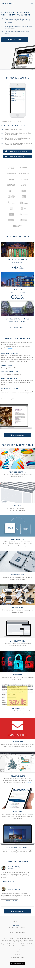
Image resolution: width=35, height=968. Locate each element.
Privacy (17, 955)
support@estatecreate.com (17, 922)
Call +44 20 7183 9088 (17, 933)
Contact (17, 949)
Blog (17, 952)
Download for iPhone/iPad (17, 151)
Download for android (16, 156)
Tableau (28, 782)
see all (10, 348)
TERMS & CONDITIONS (17, 958)
